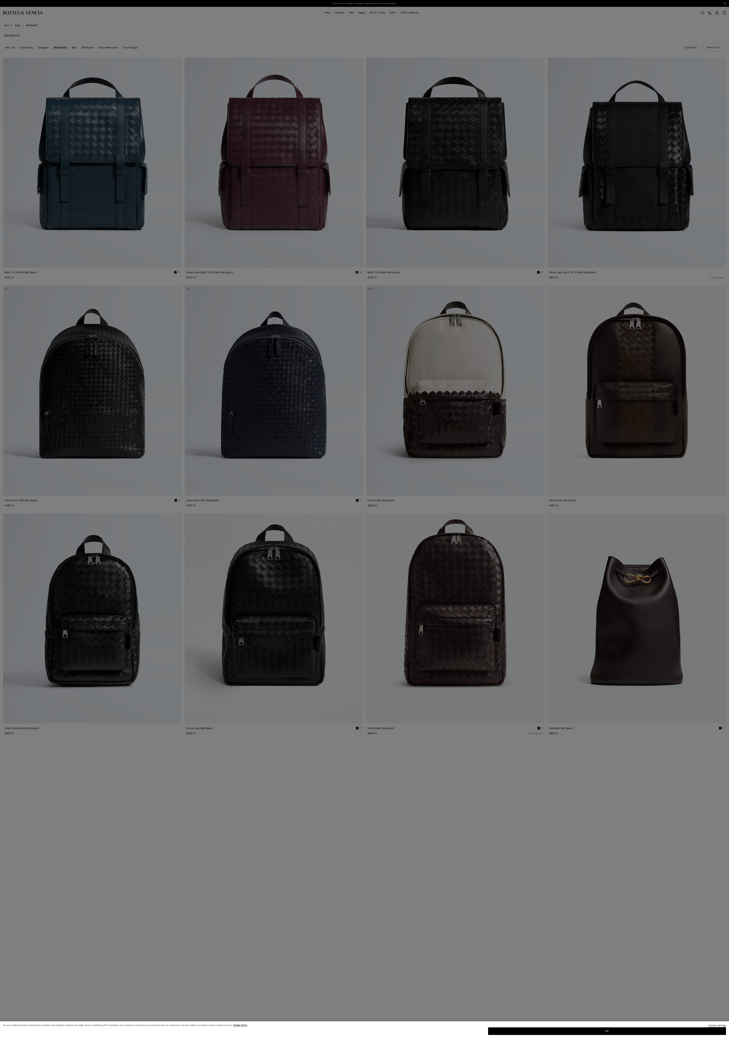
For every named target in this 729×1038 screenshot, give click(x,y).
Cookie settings (717, 1025)
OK (607, 1031)
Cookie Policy (240, 1025)
